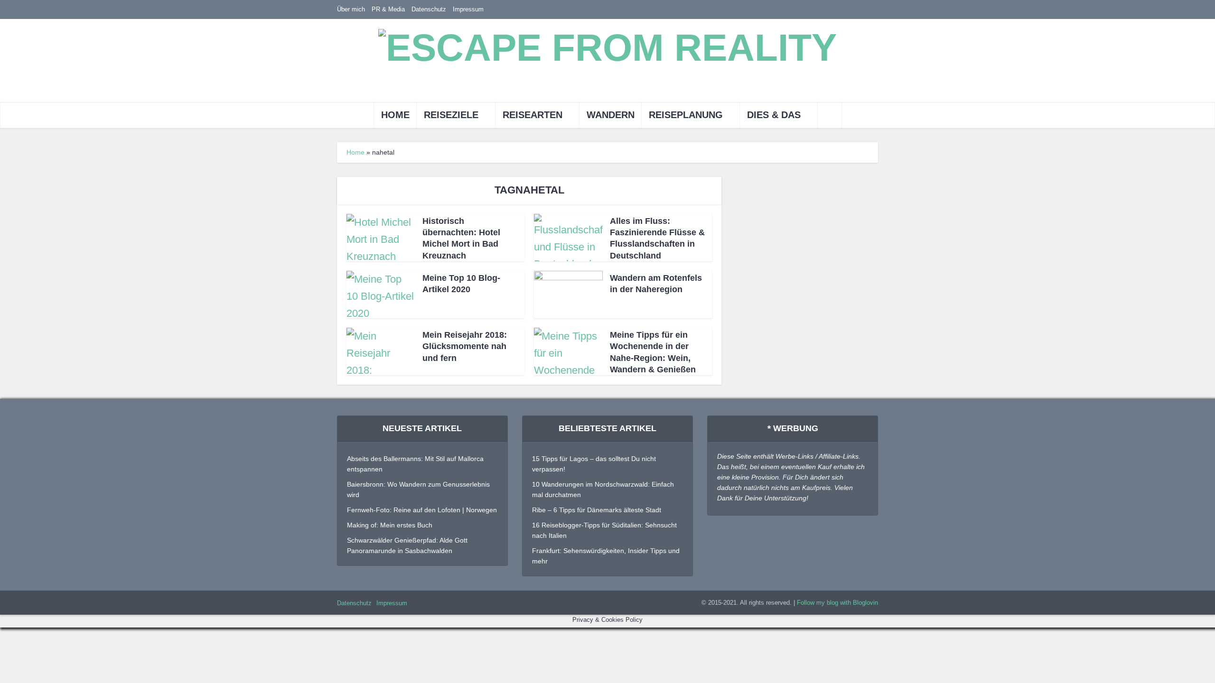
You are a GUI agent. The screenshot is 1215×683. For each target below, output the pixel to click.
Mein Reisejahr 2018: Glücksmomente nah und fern (464, 346)
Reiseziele (451, 115)
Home (395, 115)
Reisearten (532, 115)
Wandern (611, 115)
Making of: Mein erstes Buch (389, 525)
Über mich (351, 9)
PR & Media (388, 9)
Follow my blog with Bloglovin (837, 602)
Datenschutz (428, 9)
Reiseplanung (686, 115)
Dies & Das (774, 115)
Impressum (468, 9)
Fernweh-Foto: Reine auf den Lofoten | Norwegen (422, 510)
